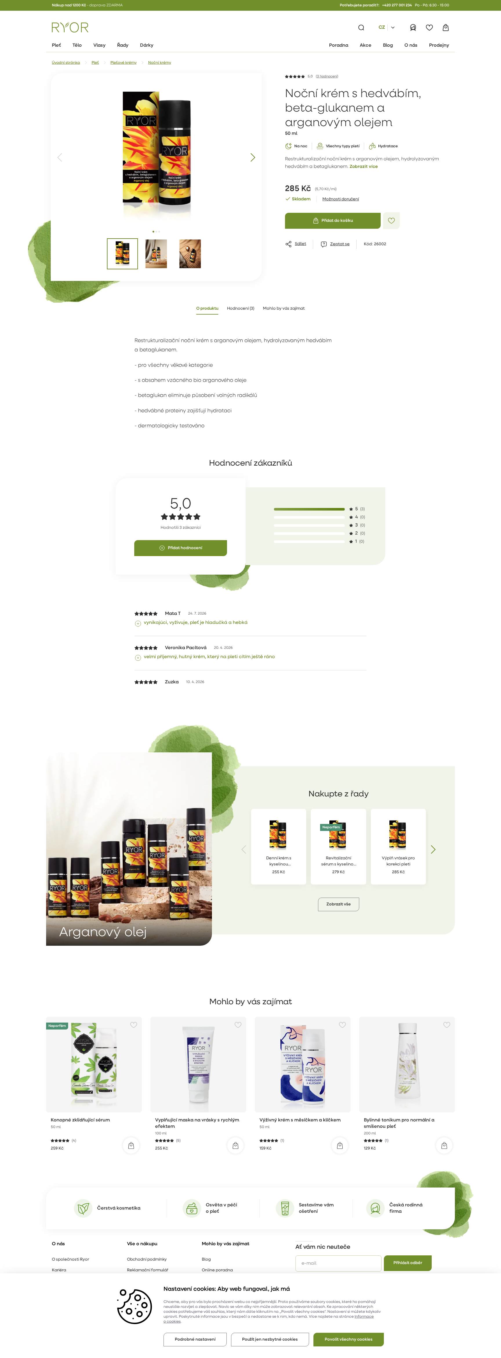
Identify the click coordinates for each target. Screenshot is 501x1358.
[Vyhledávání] (361, 27)
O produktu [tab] (207, 308)
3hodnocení (327, 76)
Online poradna (217, 1270)
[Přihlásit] (413, 27)
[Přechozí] (60, 157)
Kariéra (59, 1270)
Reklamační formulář (147, 1270)
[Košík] (445, 27)
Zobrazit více (364, 167)
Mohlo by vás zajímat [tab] (284, 308)
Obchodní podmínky (147, 1259)
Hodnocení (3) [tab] (240, 308)
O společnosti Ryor (70, 1259)
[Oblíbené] (429, 27)
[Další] (252, 157)
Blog (206, 1259)
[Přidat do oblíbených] (391, 220)
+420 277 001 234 (397, 5)
